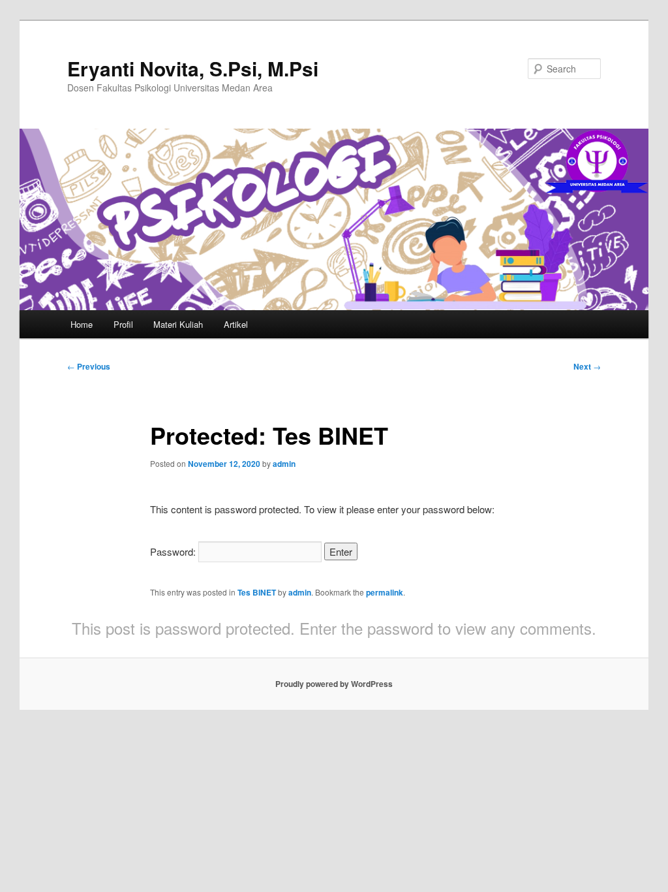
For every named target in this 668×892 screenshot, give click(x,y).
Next (587, 366)
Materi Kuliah (178, 324)
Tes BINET (256, 592)
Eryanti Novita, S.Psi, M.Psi (192, 68)
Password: (174, 551)
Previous (88, 366)
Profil (123, 324)
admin (284, 464)
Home (81, 324)
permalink (384, 592)
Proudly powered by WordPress (334, 684)
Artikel (236, 324)
